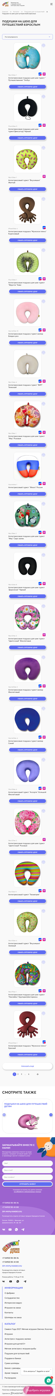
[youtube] (10, 1229)
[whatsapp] (16, 1229)
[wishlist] (43, 45)
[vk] (3, 1229)
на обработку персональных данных (27, 1192)
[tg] (22, 1229)
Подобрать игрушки (38, 1390)
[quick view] (27, 57)
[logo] (27, 1247)
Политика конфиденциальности (14, 1390)
